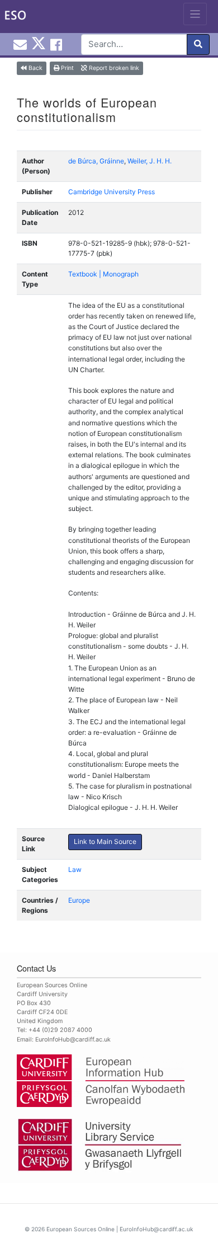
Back (34, 68)
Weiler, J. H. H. (149, 161)
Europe (79, 900)
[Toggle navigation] (195, 14)
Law (75, 869)
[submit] (198, 44)
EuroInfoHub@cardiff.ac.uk (73, 1039)
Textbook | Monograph (103, 274)
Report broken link (113, 68)
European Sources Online (80, 1229)
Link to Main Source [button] (105, 841)
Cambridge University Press (111, 191)
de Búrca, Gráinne (96, 161)
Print (66, 68)
